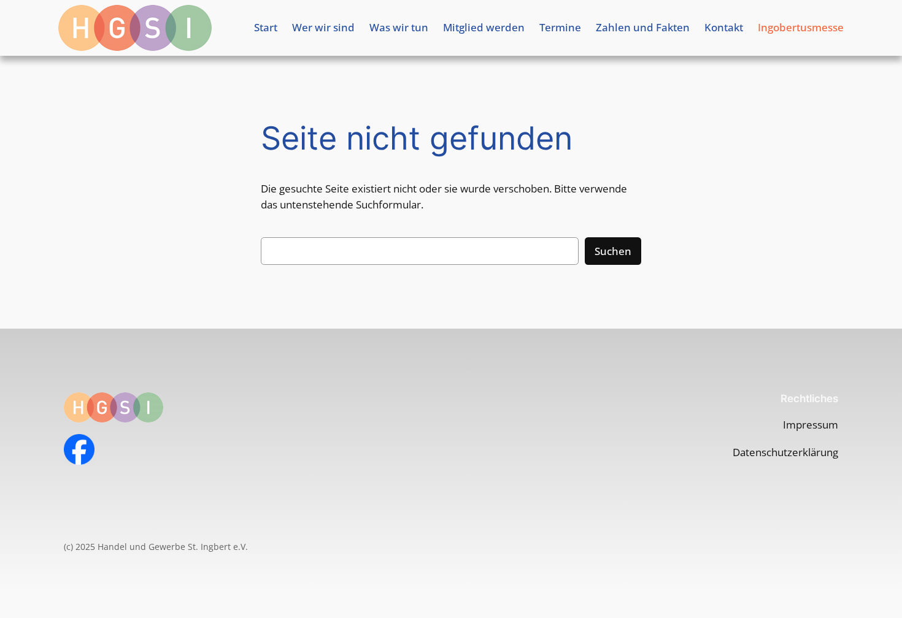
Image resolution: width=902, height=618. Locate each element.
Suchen (613, 251)
